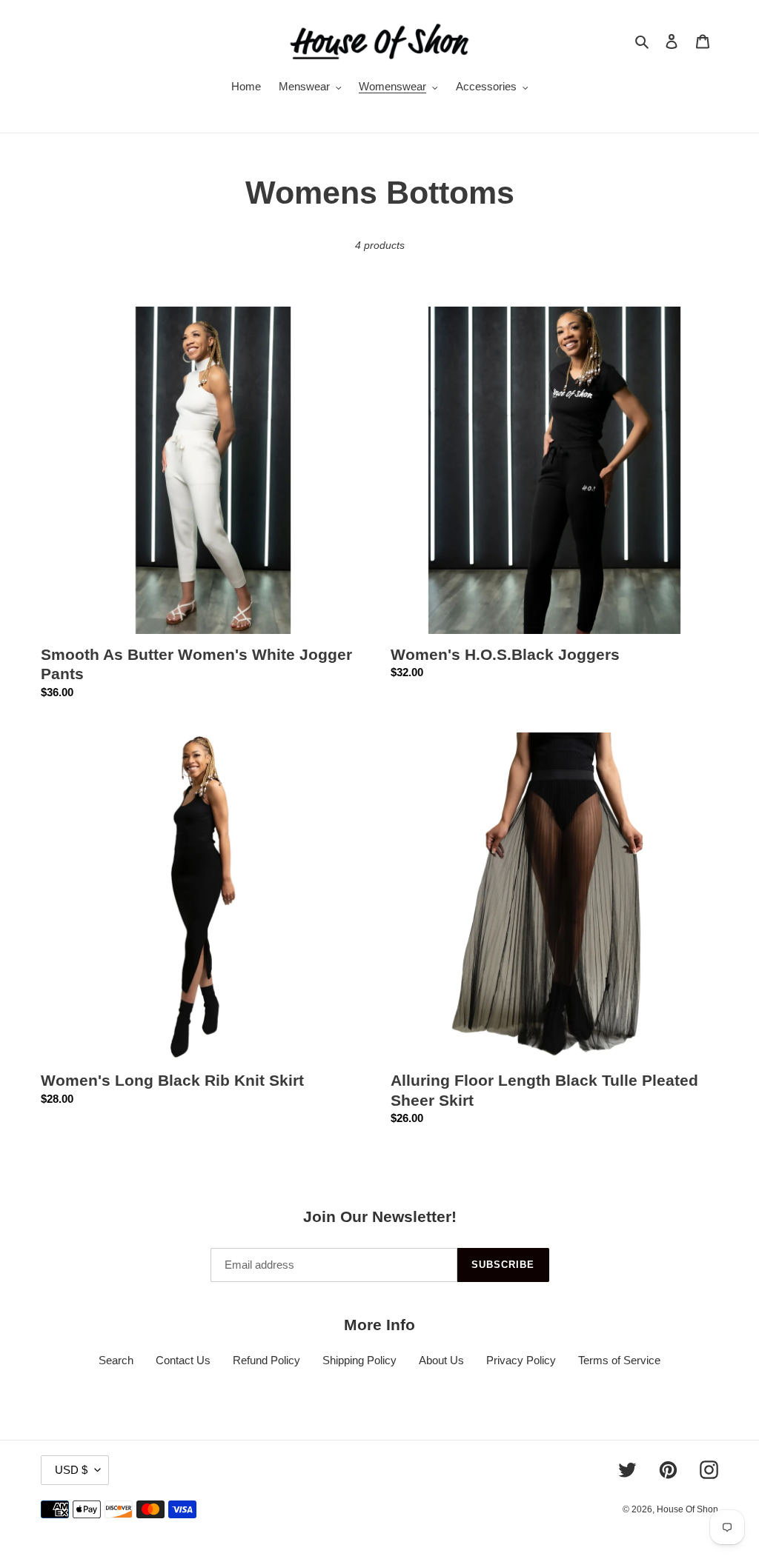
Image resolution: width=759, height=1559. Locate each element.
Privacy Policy (521, 1360)
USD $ (71, 1469)
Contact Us (183, 1360)
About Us (441, 1360)
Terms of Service (619, 1360)
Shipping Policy (359, 1360)
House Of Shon (687, 1509)
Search (116, 1360)
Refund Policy (266, 1360)
